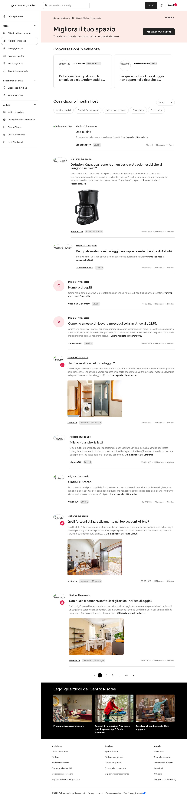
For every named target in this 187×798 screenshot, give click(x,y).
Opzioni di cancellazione (62, 774)
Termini (99, 793)
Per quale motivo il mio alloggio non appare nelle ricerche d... (142, 78)
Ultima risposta (126, 137)
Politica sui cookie (113, 793)
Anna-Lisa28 (131, 533)
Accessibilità (138, 110)
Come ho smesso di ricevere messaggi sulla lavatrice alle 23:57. (112, 323)
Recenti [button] (162, 102)
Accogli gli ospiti (15, 49)
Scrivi (151, 5)
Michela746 (75, 462)
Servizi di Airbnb (15, 95)
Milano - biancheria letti (86, 442)
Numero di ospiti (80, 287)
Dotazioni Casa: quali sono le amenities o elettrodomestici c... (82, 78)
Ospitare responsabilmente (117, 774)
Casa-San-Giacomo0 (79, 303)
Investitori (158, 768)
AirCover (56, 757)
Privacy (90, 793)
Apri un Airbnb (111, 751)
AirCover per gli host (114, 757)
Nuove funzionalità (162, 757)
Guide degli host (15, 64)
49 (126, 675)
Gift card (158, 774)
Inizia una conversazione (158, 31)
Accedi (171, 5)
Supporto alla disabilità (62, 768)
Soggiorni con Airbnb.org (165, 780)
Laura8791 (131, 375)
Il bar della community (18, 71)
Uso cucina (83, 132)
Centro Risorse (15, 127)
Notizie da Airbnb (16, 112)
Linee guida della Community (21, 120)
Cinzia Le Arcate (79, 482)
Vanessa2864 (75, 343)
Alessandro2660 (142, 63)
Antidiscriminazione (60, 763)
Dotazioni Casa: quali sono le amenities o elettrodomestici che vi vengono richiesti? (116, 166)
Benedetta (142, 137)
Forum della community (115, 768)
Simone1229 (77, 231)
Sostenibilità (156, 110)
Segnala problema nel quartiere (66, 780)
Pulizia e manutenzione (116, 110)
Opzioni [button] (168, 17)
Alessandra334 (78, 183)
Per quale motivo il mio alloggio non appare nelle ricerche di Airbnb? (124, 251)
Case (78, 18)
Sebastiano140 (83, 144)
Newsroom (159, 751)
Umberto (72, 422)
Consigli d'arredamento (88, 110)
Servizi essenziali (63, 110)
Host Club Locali (15, 142)
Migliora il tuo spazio (17, 41)
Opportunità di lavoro (163, 763)
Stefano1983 (135, 335)
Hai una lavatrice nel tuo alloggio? (91, 363)
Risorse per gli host (113, 763)
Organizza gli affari (16, 56)
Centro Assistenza (16, 135)
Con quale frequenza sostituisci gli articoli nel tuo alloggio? (110, 601)
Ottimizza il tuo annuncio (19, 33)
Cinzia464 (73, 501)
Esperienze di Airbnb (17, 88)
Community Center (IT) (63, 18)
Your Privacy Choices (132, 793)
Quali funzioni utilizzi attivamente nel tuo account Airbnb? (108, 521)
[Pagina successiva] (133, 675)
